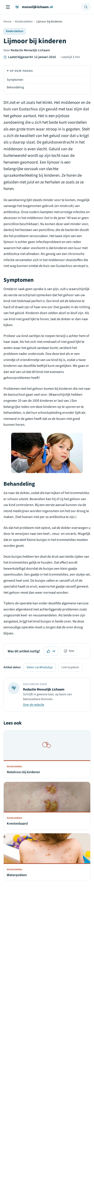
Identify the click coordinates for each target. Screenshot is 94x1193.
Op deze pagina (21, 71)
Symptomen (15, 79)
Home (7, 21)
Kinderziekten (24, 21)
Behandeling (15, 87)
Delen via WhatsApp (40, 667)
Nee (71, 651)
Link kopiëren (70, 667)
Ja (53, 651)
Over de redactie (33, 704)
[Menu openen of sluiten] (7, 7)
